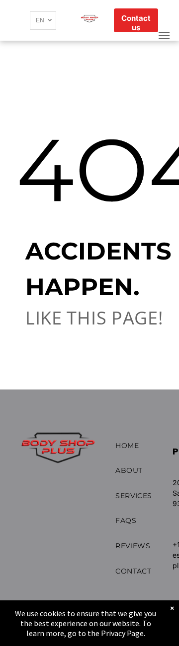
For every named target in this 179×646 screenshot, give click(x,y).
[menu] (164, 36)
